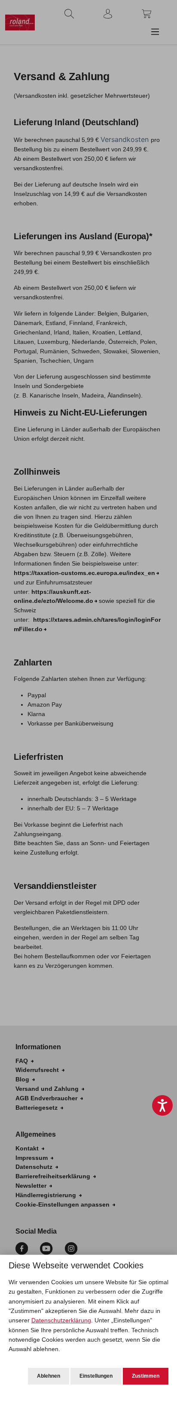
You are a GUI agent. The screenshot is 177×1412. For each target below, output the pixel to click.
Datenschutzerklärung (61, 1320)
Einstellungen (96, 1376)
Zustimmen (145, 1376)
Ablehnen (48, 1376)
